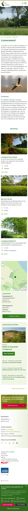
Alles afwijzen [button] (21, 504)
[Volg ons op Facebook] (2, 443)
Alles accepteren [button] (7, 504)
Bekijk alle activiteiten (18, 388)
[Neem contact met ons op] (17, 443)
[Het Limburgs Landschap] (7, 3)
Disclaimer (3, 453)
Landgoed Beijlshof (8, 241)
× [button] (26, 486)
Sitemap (3, 457)
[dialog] (14, 498)
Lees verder (4, 172)
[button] (22, 3)
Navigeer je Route (14, 316)
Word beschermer (13, 405)
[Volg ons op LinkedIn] (9, 443)
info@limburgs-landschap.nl (12, 431)
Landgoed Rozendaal (9, 157)
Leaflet (17, 290)
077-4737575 (9, 429)
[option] (14, 84)
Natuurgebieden (8, 37)
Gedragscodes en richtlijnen (8, 451)
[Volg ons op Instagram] (13, 443)
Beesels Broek (6, 199)
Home (2, 37)
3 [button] (5, 91)
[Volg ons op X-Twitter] (6, 443)
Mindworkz (16, 460)
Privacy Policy (4, 455)
